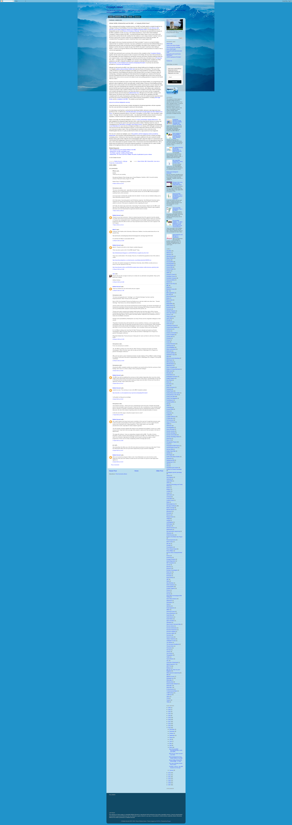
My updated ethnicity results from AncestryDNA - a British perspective (178, 149)
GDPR (168, 423)
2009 (169, 780)
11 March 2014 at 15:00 (118, 240)
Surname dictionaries (172, 627)
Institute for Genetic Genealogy (174, 469)
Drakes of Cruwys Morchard (173, 369)
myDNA (168, 520)
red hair (168, 564)
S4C (168, 579)
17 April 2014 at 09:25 (118, 414)
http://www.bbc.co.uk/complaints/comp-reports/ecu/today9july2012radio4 (127, 62)
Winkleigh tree (170, 678)
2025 (169, 707)
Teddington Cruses (171, 640)
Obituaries (169, 533)
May (170, 743)
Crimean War (170, 336)
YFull (168, 698)
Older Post (159, 471)
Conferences (170, 329)
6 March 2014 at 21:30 (118, 183)
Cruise (168, 341)
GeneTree (169, 438)
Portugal (169, 545)
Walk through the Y (171, 664)
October (171, 733)
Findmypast (169, 407)
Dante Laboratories (171, 349)
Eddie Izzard (170, 371)
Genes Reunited (170, 429)
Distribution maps (171, 354)
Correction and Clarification (123, 64)
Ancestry (169, 260)
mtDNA (168, 518)
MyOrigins (169, 525)
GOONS (168, 453)
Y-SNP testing (170, 692)
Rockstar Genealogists (172, 570)
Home (110, 16)
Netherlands (169, 529)
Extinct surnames (171, 387)
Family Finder (170, 391)
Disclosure (137, 16)
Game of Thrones (171, 422)
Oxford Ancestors (171, 535)
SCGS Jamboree (171, 584)
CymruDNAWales (171, 347)
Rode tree (169, 572)
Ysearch (168, 700)
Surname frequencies (172, 629)
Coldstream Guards (171, 325)
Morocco (169, 515)
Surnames (169, 635)
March (171, 747)
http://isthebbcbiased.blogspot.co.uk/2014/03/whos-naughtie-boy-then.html (131, 252)
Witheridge (169, 680)
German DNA (170, 449)
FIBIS (168, 405)
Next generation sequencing (173, 531)
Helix (168, 463)
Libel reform (157, 161)
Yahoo (168, 696)
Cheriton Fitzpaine (171, 311)
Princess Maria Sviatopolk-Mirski (174, 552)
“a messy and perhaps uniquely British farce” (147, 119)
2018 (169, 719)
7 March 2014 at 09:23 (118, 210)
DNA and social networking (173, 358)
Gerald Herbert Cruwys (172, 447)
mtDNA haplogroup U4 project (174, 57)
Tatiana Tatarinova (171, 638)
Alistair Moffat (141, 161)
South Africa (169, 615)
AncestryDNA (170, 261)
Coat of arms (170, 321)
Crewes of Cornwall (171, 332)
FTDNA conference (171, 416)
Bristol (168, 301)
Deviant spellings (171, 352)
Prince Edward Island (172, 549)
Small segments (170, 607)
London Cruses (170, 500)
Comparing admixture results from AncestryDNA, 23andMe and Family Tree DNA (177, 122)
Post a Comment (115, 464)
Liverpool (169, 496)
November (172, 731)
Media (130, 16)
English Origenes (171, 378)
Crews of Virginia (171, 334)
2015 (169, 725)
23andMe (169, 250)
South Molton (170, 618)
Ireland (168, 475)
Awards (168, 281)
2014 (169, 727)
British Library (170, 305)
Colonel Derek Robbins (172, 327)
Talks (125, 16)
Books (168, 298)
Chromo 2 (169, 314)
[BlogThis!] (111, 165)
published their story (134, 92)
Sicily (168, 604)
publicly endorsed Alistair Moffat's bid (125, 69)
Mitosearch (169, 511)
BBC (146, 161)
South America (170, 617)
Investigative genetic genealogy (174, 472)
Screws (168, 590)
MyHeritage (169, 524)
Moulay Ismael (170, 516)
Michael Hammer (171, 509)
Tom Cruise (169, 653)
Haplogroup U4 (170, 462)
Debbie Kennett (117, 215)
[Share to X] (113, 165)
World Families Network (172, 683)
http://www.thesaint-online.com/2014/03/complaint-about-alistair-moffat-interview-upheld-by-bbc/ (136, 267)
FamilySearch (170, 400)
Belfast (168, 287)
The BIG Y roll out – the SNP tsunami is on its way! (176, 767)
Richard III (169, 568)
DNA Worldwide (170, 363)
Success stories (170, 626)
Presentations (170, 547)
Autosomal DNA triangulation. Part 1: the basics (177, 209)
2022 (169, 711)
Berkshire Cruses (171, 289)
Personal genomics (171, 539)
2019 (169, 717)
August (171, 737)
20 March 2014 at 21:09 (118, 339)
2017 (169, 721)
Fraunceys (169, 412)
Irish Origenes (170, 477)
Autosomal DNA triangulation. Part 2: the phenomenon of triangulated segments (177, 196)
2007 (169, 784)
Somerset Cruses (171, 611)
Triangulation (170, 655)
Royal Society (170, 577)
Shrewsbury (169, 602)
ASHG (168, 272)
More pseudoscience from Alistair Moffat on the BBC (123, 149)
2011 (169, 776)
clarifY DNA (169, 318)
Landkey (169, 491)
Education (169, 372)
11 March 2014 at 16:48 (118, 282)
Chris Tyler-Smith (171, 312)
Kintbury (168, 489)
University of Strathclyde (172, 662)
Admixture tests (170, 256)
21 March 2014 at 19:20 (118, 360)
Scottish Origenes (171, 588)
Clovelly (168, 320)
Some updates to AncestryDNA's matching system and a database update (177, 136)
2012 (169, 774)
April (170, 745)
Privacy (168, 555)
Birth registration (170, 292)
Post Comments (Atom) (121, 474)
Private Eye (159, 58)
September (172, 735)
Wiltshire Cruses (170, 676)
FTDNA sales (170, 418)
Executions (169, 383)
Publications (118, 16)
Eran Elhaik (169, 380)
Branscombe (170, 300)
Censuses (169, 309)
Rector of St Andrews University (131, 31)
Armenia (169, 270)
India (168, 465)
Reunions (169, 566)
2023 (169, 709)
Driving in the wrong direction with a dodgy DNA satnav (177, 183)
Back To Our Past (171, 283)
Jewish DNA (169, 481)
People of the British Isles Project (174, 536)
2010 (169, 778)
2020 (169, 715)
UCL (168, 660)
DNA (168, 356)
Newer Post (113, 471)
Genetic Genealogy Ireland (173, 436)
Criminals (169, 338)
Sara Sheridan (170, 583)
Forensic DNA (170, 409)
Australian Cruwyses (171, 278)
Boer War (169, 294)
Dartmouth (169, 351)
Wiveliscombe (170, 682)
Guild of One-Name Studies (173, 45)
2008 (169, 782)
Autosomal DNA (170, 280)
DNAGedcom (170, 365)
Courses (169, 331)
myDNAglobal (170, 522)
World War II (169, 687)
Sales (168, 581)
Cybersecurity (170, 345)
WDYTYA (169, 666)
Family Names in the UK (172, 394)
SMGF (168, 609)
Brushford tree (170, 307)
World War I (169, 685)
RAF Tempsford (170, 562)
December (172, 729)
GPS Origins (169, 454)
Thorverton (169, 648)
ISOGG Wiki (169, 43)
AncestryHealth (170, 263)
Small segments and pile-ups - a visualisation (178, 236)
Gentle (168, 443)
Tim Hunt (169, 649)
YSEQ (168, 702)
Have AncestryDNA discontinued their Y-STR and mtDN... (175, 750)
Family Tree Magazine (172, 398)
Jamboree (169, 479)
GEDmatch (169, 425)
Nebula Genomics (171, 527)
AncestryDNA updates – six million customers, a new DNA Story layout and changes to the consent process (177, 223)
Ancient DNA (170, 267)
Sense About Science (136, 124)
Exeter (168, 385)
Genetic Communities (172, 434)
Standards (169, 622)
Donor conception (171, 367)
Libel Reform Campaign (125, 124)
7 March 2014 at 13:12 (118, 224)
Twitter (168, 657)
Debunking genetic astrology (173, 47)
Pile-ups (168, 543)
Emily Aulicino (170, 374)
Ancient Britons (170, 265)
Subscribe (174, 82)
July (170, 739)
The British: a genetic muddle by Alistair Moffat (121, 153)
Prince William (170, 550)
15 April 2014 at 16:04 (118, 370)
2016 (169, 723)
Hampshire (169, 458)
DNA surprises (170, 361)
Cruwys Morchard (171, 343)
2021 (169, 713)
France (168, 411)
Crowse (168, 340)
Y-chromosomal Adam (172, 691)
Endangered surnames (172, 376)
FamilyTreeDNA (170, 402)
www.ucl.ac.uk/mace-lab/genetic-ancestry (119, 102)
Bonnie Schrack (170, 296)
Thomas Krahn (170, 646)
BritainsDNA (150, 161)
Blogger (169, 821)
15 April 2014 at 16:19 (118, 399)
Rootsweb (169, 575)
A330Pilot (158, 821)
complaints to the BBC (122, 99)
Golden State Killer (171, 451)
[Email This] (110, 165)
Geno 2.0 (169, 440)
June (170, 741)
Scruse (168, 592)
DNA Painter (169, 360)
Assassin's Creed (171, 274)
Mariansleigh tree (171, 504)
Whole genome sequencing (173, 672)
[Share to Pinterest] (115, 165)
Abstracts (169, 252)
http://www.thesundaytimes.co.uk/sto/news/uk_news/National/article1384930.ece (132, 260)
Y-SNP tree (169, 694)
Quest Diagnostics (171, 561)
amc (114, 273)
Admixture (169, 254)
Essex (168, 381)
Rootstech (169, 573)
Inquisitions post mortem (172, 467)
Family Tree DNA (171, 396)
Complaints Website (156, 53)
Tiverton (168, 651)
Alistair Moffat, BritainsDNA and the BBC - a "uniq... (175, 761)
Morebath (169, 513)
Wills (168, 674)
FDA (168, 403)
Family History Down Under (173, 392)
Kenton (168, 487)
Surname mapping (171, 631)
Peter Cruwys (170, 541)
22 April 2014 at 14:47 (118, 450)
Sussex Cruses (170, 637)
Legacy (168, 493)
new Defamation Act (115, 126)
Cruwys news (114, 7)
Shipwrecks (169, 600)
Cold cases (169, 323)
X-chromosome (170, 689)
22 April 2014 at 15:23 (118, 461)
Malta (168, 502)
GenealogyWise (170, 427)
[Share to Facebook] (114, 165)
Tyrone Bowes (170, 658)
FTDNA (168, 414)
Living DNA (169, 498)
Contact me (169, 60)
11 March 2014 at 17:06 (118, 290)
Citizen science (170, 316)
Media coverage (170, 507)
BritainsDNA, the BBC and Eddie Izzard (119, 151)
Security (168, 593)
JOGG (168, 482)
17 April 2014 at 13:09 (118, 440)
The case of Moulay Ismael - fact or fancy (176, 764)
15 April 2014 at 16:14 (118, 383)
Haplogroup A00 (170, 460)
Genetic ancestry (171, 431)
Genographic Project (171, 442)
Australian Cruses (171, 276)
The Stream (169, 642)
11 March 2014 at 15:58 (118, 269)
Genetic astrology (171, 433)
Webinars (169, 668)
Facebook (169, 389)
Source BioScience (171, 613)
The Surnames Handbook (173, 644)
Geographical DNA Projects (173, 445)
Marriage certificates (171, 505)
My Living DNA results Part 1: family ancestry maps (178, 161)
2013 (169, 772)
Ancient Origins (170, 269)
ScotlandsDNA (118, 163)
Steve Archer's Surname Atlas (174, 624)
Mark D (114, 229)
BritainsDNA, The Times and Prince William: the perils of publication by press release (131, 154)
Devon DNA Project (171, 49)
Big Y (168, 291)
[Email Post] (131, 161)
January (171, 770)
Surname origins (170, 633)
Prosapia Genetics (171, 559)
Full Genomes (170, 420)
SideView (169, 606)
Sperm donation (170, 620)
